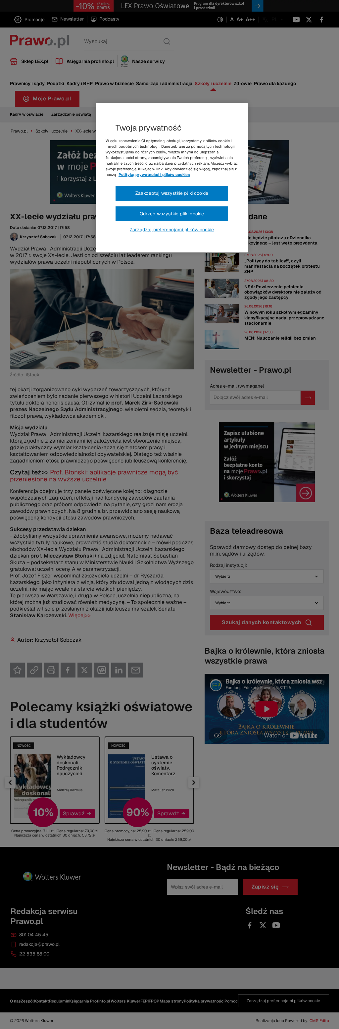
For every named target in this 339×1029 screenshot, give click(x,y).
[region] (172, 178)
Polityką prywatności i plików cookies (154, 174)
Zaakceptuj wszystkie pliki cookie (171, 193)
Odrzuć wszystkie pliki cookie (172, 214)
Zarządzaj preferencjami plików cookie (172, 230)
